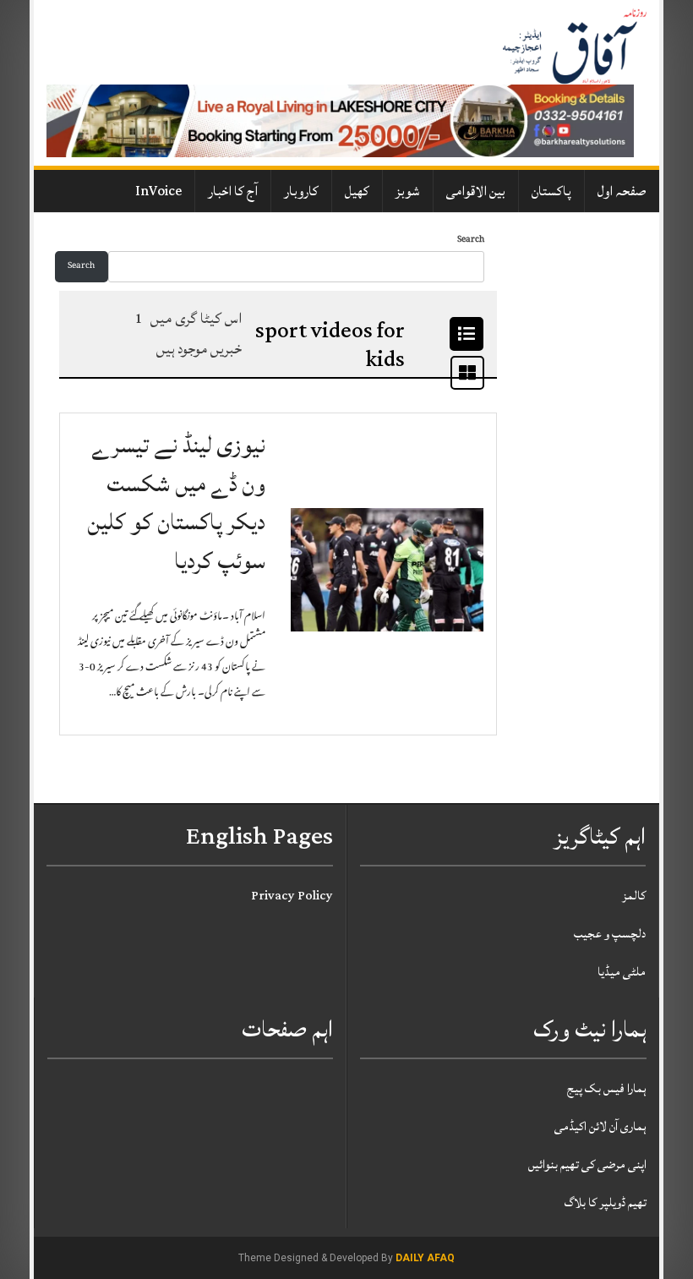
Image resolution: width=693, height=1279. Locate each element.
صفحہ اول (622, 191)
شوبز (408, 191)
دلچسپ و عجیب (610, 933)
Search (470, 240)
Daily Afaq (425, 1258)
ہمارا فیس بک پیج (607, 1088)
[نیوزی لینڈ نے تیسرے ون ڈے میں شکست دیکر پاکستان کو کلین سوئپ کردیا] (387, 570)
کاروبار (301, 191)
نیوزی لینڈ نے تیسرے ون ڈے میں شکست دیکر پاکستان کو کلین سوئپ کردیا (176, 503)
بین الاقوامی (475, 191)
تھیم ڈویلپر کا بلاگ (606, 1202)
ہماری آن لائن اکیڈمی (600, 1126)
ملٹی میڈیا (622, 971)
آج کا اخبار (233, 191)
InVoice (158, 191)
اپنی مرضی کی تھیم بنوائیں (587, 1164)
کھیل (357, 191)
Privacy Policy (292, 895)
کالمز (634, 895)
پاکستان (551, 191)
